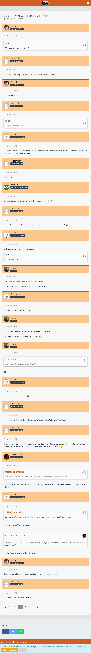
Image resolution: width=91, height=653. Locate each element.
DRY (7, 19)
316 (25, 607)
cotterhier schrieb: (14, 471)
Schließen (23, 650)
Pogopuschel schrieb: (16, 535)
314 (15, 607)
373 (33, 607)
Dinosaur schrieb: (14, 359)
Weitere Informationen (9, 650)
